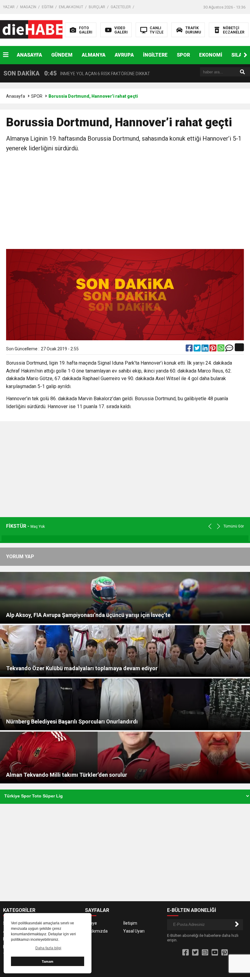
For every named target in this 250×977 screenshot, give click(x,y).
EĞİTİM (47, 7)
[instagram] (205, 952)
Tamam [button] (47, 961)
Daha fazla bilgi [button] (48, 948)
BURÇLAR (97, 7)
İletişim (130, 923)
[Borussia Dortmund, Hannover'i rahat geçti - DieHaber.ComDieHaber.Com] (39, 29)
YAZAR (9, 7)
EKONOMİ (210, 55)
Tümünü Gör (233, 526)
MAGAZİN (28, 7)
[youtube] (215, 952)
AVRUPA (124, 55)
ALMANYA (93, 55)
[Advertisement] (125, 201)
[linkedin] (205, 349)
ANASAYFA (29, 55)
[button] (245, 55)
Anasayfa (15, 96)
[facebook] (190, 349)
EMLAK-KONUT (71, 7)
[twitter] (198, 349)
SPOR (183, 55)
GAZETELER (121, 7)
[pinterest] (213, 349)
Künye (91, 923)
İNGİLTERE (155, 55)
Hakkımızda (96, 931)
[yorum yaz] (229, 349)
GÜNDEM (62, 55)
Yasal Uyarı (134, 931)
